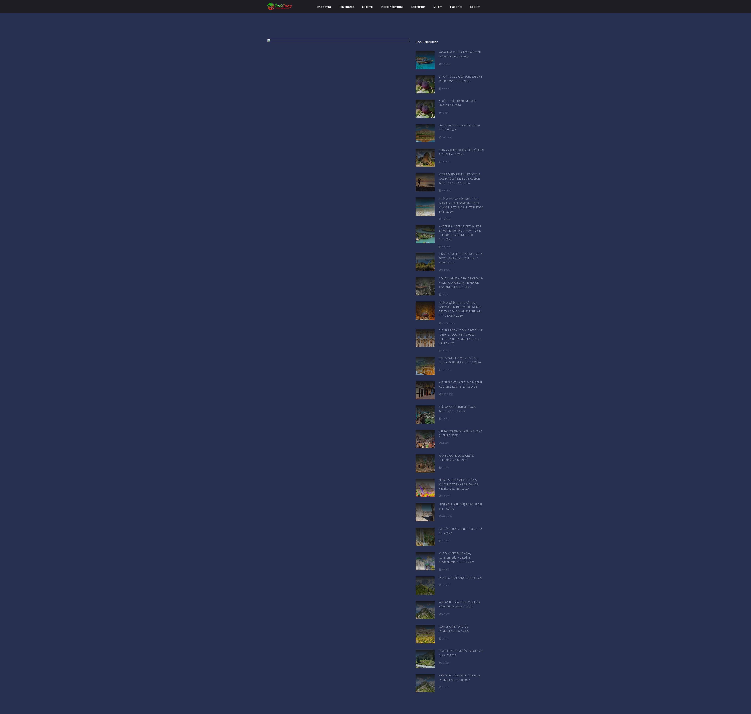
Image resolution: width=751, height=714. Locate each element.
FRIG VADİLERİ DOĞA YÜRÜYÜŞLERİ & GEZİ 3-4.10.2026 (461, 152)
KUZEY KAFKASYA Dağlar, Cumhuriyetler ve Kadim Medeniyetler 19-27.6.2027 (456, 557)
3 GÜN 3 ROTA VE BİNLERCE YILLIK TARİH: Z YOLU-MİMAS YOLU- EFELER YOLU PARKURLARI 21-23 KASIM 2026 (461, 337)
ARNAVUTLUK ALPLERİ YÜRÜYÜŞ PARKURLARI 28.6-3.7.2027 (459, 604)
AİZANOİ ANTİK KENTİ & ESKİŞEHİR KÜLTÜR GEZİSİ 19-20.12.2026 (460, 384)
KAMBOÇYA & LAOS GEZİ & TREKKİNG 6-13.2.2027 (456, 457)
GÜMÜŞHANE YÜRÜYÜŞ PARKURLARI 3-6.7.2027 (454, 628)
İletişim (475, 7)
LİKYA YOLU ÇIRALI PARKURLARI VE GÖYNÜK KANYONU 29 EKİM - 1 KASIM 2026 (461, 258)
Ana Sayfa (324, 7)
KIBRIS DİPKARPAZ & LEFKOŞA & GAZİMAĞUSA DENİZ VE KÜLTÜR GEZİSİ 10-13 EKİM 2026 (459, 179)
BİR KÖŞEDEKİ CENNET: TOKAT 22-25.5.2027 (461, 531)
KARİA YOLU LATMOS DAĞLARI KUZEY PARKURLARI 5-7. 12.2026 (460, 360)
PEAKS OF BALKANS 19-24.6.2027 (460, 577)
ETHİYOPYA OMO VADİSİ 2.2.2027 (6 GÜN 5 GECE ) (460, 433)
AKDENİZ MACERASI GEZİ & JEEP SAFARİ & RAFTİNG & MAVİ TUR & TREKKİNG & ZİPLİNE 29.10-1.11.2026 (460, 233)
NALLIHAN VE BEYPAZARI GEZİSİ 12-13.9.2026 (459, 127)
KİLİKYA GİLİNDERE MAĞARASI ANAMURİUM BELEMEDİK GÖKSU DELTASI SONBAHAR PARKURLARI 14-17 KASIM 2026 (460, 309)
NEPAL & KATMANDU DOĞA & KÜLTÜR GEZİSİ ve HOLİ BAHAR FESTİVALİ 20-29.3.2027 (458, 484)
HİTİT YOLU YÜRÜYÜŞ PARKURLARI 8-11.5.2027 (460, 506)
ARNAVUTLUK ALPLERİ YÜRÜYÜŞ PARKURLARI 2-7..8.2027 (459, 677)
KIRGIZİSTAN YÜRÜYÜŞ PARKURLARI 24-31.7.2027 (461, 653)
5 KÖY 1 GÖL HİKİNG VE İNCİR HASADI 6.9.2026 (457, 103)
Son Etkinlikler (427, 42)
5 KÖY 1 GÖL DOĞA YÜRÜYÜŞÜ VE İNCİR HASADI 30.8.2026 (460, 78)
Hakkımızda (346, 7)
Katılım (437, 7)
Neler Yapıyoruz (392, 7)
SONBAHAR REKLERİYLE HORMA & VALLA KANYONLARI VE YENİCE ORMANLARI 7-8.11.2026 (461, 282)
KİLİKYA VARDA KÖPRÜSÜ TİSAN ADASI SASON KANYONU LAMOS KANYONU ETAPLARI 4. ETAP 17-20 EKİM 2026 (461, 205)
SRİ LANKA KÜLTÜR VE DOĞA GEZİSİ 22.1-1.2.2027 (457, 409)
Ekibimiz (367, 7)
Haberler (456, 7)
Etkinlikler (418, 7)
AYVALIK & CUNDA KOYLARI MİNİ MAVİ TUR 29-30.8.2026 (460, 54)
